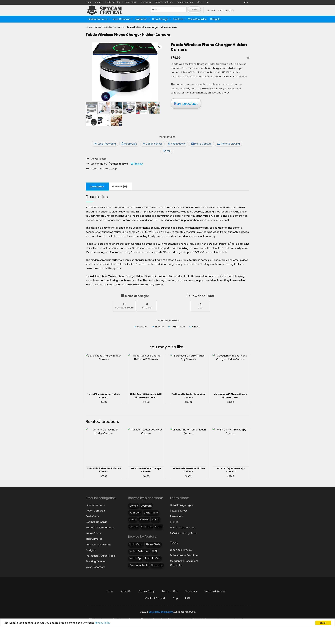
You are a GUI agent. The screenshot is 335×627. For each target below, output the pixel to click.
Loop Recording (107, 143)
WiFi (168, 151)
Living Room (178, 326)
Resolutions (177, 516)
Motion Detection (139, 551)
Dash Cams (92, 516)
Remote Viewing (230, 143)
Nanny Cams (93, 533)
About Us (99, 2)
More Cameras (121, 19)
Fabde (102, 159)
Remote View (153, 558)
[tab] (97, 186)
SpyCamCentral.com (161, 611)
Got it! (323, 622)
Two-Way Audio (138, 565)
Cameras (98, 27)
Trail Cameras (94, 538)
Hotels (155, 519)
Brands (174, 522)
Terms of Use (130, 2)
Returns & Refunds (164, 2)
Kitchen (133, 505)
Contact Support (185, 2)
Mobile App (130, 143)
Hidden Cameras (97, 19)
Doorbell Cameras (96, 522)
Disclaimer (146, 2)
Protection (141, 19)
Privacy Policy (102, 622)
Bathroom (135, 512)
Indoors (159, 326)
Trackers (178, 19)
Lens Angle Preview (181, 549)
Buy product (186, 103)
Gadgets (215, 19)
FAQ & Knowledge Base (183, 533)
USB (200, 307)
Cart (220, 10)
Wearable (157, 565)
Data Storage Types (182, 505)
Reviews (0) (119, 186)
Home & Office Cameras (100, 527)
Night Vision (136, 544)
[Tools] (245, 2)
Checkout (229, 10)
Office (195, 326)
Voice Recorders (197, 19)
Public (158, 526)
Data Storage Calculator (184, 555)
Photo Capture (202, 143)
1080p (113, 168)
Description (97, 186)
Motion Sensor (154, 143)
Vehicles (144, 519)
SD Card (147, 307)
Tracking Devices (95, 561)
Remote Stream (124, 307)
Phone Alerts (153, 544)
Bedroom (142, 326)
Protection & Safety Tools (100, 555)
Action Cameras (95, 510)
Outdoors (146, 526)
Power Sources (179, 510)
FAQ (207, 2)
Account (212, 10)
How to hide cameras (182, 527)
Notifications (178, 143)
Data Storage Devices (98, 544)
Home (88, 2)
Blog (199, 2)
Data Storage (160, 19)
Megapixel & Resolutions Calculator (184, 563)
